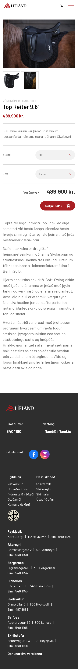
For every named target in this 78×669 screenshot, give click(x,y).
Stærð (7, 154)
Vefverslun (15, 484)
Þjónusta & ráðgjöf (21, 494)
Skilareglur (44, 489)
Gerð (6, 173)
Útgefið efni (45, 499)
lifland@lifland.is (57, 431)
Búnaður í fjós (18, 489)
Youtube (45, 454)
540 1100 (14, 431)
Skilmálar (43, 494)
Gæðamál (14, 499)
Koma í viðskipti (19, 504)
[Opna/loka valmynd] (71, 5)
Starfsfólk (43, 484)
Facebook (33, 454)
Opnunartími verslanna (25, 654)
